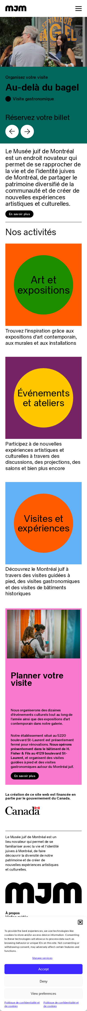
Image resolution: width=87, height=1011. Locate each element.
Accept (43, 969)
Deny (44, 981)
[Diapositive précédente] (12, 131)
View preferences (43, 993)
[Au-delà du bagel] (43, 80)
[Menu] (78, 8)
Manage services (42, 958)
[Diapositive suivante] (27, 131)
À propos (12, 913)
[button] (80, 922)
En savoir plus (19, 214)
